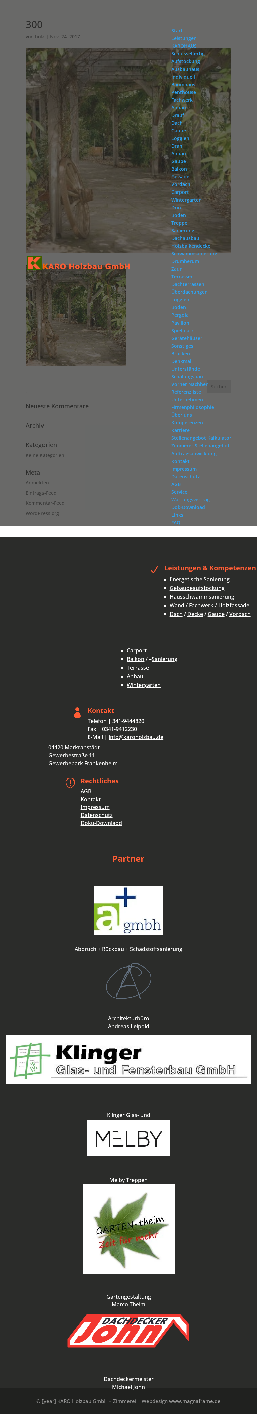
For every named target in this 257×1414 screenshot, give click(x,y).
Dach (176, 614)
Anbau (135, 676)
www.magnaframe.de (195, 1401)
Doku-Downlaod (101, 823)
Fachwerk (201, 605)
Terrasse (138, 667)
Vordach (240, 614)
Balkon (135, 659)
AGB (86, 791)
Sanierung (164, 659)
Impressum (95, 807)
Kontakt (91, 799)
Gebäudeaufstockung (197, 588)
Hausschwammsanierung (202, 596)
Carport (137, 650)
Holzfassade (233, 605)
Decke (195, 614)
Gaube (216, 614)
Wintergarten (144, 685)
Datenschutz (97, 815)
